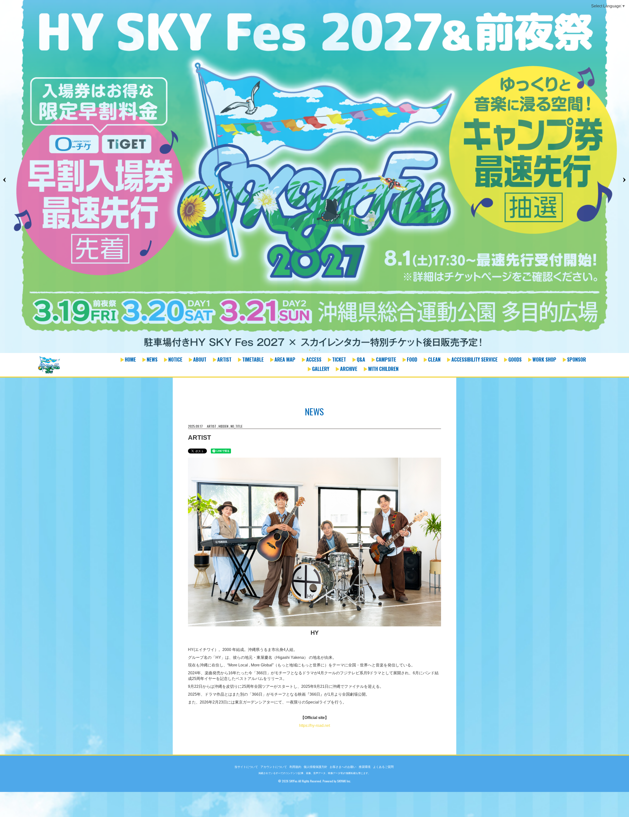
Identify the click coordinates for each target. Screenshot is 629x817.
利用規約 (295, 767)
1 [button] (309, 350)
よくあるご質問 (383, 767)
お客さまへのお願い (343, 767)
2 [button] (314, 350)
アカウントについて (273, 767)
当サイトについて (246, 767)
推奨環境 (365, 767)
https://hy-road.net (314, 725)
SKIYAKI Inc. (344, 781)
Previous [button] (5, 179)
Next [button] (624, 179)
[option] (314, 177)
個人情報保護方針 (315, 767)
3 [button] (319, 350)
